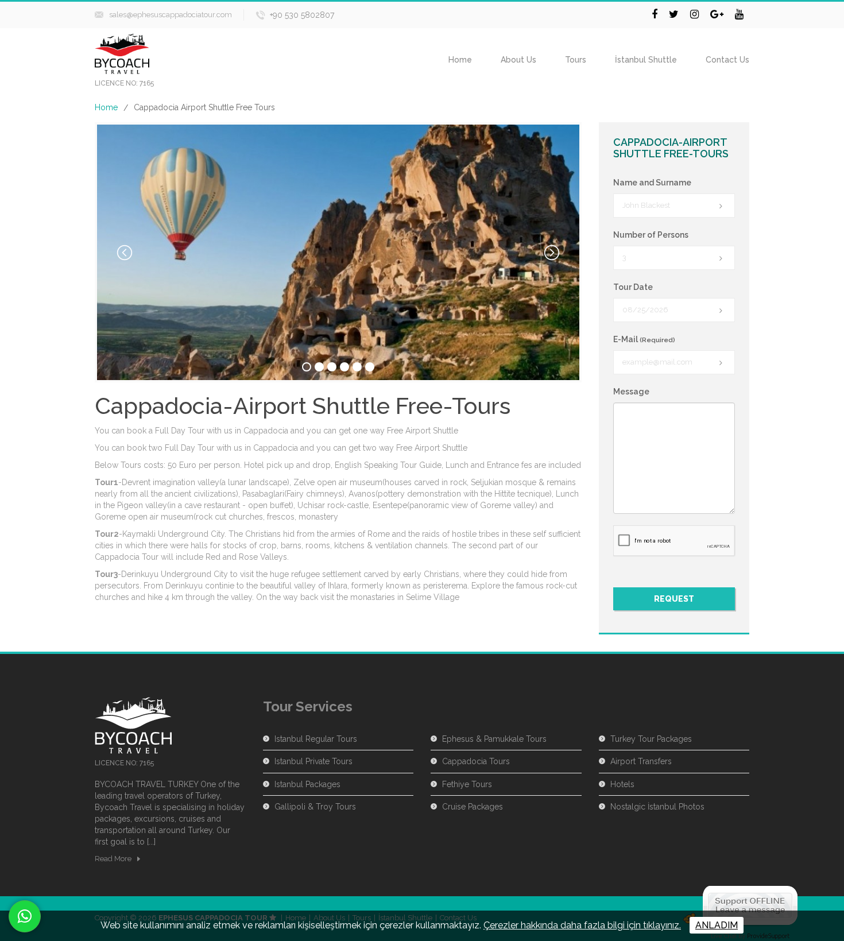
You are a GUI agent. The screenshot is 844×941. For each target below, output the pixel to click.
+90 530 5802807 (302, 15)
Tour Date (633, 287)
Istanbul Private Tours (313, 761)
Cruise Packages (472, 806)
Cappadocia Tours (476, 761)
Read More (113, 858)
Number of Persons (650, 234)
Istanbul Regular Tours (315, 738)
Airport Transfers (641, 761)
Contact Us (727, 59)
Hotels (622, 784)
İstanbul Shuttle (646, 59)
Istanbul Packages (307, 784)
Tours (575, 59)
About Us (518, 59)
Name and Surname (652, 182)
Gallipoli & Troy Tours (315, 806)
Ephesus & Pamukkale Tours (494, 738)
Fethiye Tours (467, 784)
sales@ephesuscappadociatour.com (170, 14)
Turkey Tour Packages (651, 738)
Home (460, 59)
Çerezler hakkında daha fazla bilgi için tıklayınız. (582, 925)
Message (631, 391)
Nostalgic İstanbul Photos (657, 806)
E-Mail (644, 339)
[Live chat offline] (750, 904)
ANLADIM (716, 925)
